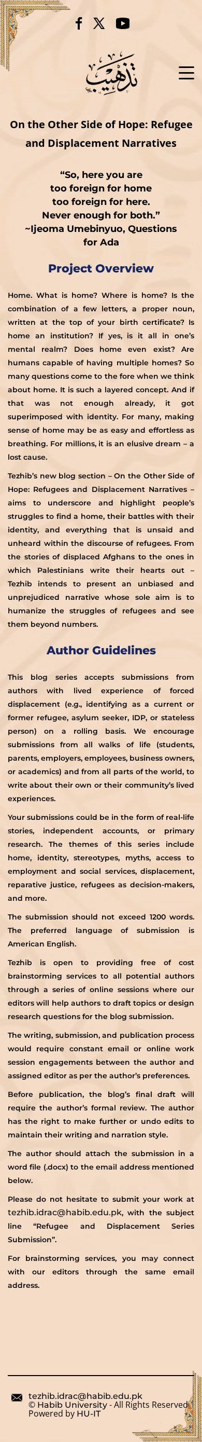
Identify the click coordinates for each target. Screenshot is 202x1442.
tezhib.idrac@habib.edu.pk (65, 1212)
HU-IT (88, 1414)
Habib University (72, 1405)
